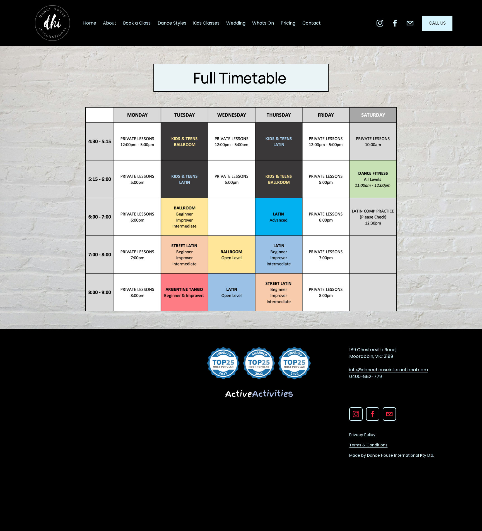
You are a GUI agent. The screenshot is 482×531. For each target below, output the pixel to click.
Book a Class (137, 23)
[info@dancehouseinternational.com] (410, 23)
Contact (311, 23)
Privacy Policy (362, 434)
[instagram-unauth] (380, 23)
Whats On (263, 23)
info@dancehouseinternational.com (388, 370)
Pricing (288, 23)
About (109, 23)
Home (89, 23)
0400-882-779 (365, 376)
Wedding (235, 23)
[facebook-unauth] (395, 23)
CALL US (437, 23)
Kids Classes (206, 23)
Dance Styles (172, 23)
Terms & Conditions (368, 445)
